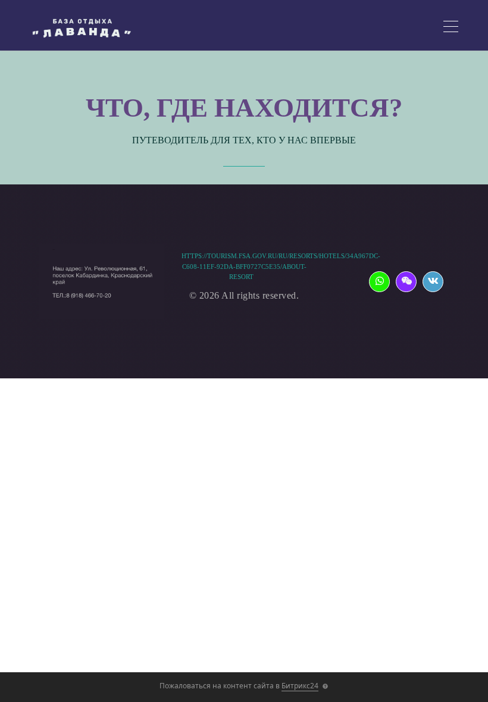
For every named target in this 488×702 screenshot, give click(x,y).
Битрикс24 (299, 686)
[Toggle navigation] (450, 28)
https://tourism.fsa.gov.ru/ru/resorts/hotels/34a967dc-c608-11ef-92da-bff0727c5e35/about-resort (281, 266)
